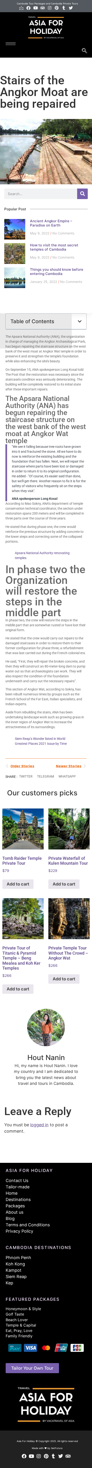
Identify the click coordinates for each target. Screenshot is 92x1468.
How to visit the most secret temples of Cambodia (54, 247)
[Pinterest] (57, 8)
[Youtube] (35, 8)
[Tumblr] (64, 8)
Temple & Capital (21, 1325)
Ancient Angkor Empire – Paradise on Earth (51, 223)
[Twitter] (71, 8)
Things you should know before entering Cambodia (56, 271)
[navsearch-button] (84, 51)
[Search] (82, 194)
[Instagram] (50, 8)
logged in (39, 1124)
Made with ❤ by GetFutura (47, 1448)
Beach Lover (17, 1319)
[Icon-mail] (21, 8)
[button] (80, 321)
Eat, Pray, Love (19, 1330)
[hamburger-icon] (11, 43)
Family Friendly (19, 1336)
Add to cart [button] (18, 884)
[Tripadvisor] (43, 8)
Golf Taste (15, 1314)
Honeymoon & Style (23, 1308)
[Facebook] (28, 8)
